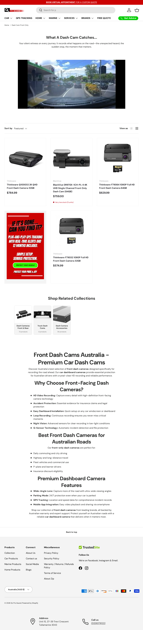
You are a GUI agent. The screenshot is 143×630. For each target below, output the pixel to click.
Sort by (8, 128)
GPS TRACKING (24, 18)
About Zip (49, 578)
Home (6, 25)
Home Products (12, 569)
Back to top (71, 532)
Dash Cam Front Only (20, 25)
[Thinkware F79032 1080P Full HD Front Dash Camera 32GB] (71, 231)
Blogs (28, 569)
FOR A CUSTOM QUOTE (71, 2)
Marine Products (12, 564)
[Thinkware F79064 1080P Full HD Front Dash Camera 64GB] (117, 158)
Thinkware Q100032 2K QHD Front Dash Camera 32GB (22, 186)
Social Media (32, 564)
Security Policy (51, 558)
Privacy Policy (51, 552)
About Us (30, 552)
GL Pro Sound (16, 603)
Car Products (11, 558)
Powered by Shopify (30, 603)
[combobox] (75, 10)
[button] (137, 10)
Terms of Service (52, 573)
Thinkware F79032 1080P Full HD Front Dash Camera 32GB (70, 259)
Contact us (31, 558)
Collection (9, 552)
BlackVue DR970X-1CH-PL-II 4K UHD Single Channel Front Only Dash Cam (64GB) (70, 188)
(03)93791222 (98, 623)
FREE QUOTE (104, 18)
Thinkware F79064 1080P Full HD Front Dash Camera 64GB (117, 186)
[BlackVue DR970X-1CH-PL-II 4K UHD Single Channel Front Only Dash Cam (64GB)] (71, 158)
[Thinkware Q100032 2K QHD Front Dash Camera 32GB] (25, 158)
